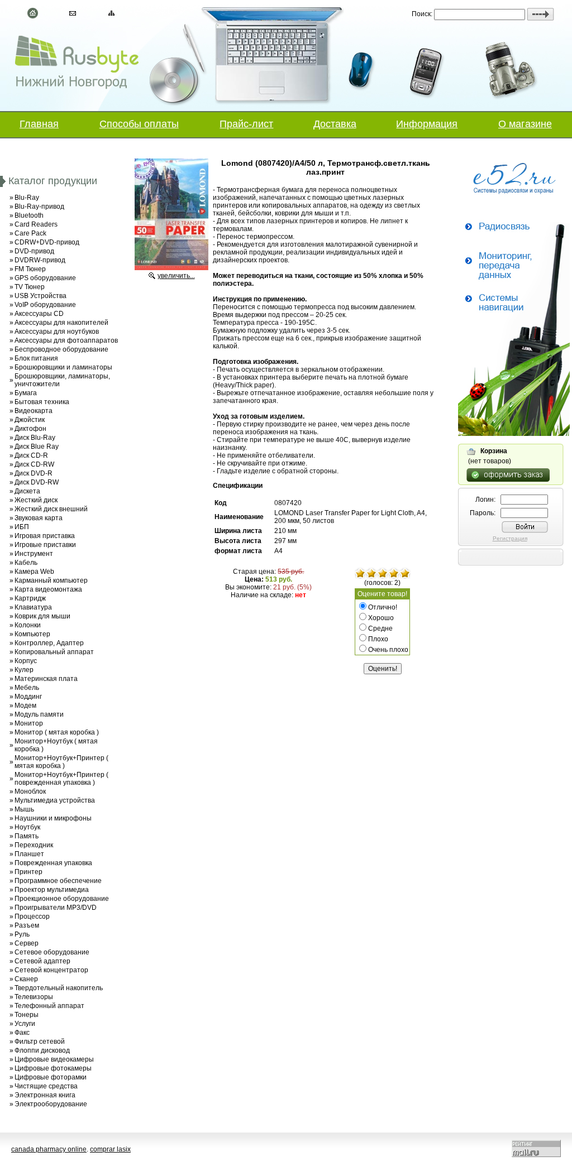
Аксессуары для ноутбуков (57, 331)
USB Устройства (40, 296)
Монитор (29, 723)
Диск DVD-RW (37, 482)
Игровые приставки (45, 545)
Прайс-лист (246, 123)
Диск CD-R (31, 455)
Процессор (32, 916)
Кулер (24, 670)
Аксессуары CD (39, 314)
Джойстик (30, 420)
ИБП (22, 527)
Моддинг (28, 696)
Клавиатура (33, 607)
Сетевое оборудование (52, 952)
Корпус (26, 661)
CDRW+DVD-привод (47, 242)
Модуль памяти (39, 714)
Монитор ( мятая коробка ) (57, 732)
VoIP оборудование (45, 305)
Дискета (27, 491)
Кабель (26, 563)
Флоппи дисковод (42, 1050)
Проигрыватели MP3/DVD (56, 907)
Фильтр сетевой (40, 1041)
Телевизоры (34, 997)
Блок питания (36, 358)
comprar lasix (110, 1149)
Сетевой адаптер (42, 961)
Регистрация (510, 538)
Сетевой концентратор (51, 970)
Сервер (27, 943)
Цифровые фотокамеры (53, 1068)
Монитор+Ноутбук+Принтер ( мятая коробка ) (61, 762)
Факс (22, 1033)
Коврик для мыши (42, 616)
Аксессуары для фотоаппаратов (66, 340)
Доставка (334, 123)
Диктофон (30, 429)
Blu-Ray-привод (39, 206)
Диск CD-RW (34, 464)
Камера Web (34, 571)
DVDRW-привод (40, 260)
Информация (426, 123)
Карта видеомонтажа (48, 589)
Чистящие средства (46, 1086)
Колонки (28, 625)
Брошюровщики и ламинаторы (63, 367)
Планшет (29, 854)
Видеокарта (34, 411)
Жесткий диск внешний (51, 509)
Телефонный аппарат (49, 1006)
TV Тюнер (30, 287)
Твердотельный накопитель (59, 988)
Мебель (27, 688)
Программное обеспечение (58, 881)
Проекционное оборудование (62, 899)
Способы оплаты (139, 123)
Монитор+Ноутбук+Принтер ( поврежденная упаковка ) (61, 778)
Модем (25, 705)
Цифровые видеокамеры (54, 1059)
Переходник (34, 845)
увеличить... (176, 276)
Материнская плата (46, 679)
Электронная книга (45, 1095)
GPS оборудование (45, 278)
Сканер (26, 979)
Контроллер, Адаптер (49, 643)
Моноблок (30, 791)
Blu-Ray (27, 197)
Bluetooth (29, 215)
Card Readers (36, 224)
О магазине (525, 123)
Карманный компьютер (51, 580)
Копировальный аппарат (54, 652)
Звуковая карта (39, 518)
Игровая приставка (45, 536)
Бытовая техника (42, 402)
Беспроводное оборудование (61, 349)
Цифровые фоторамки (51, 1077)
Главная (39, 123)
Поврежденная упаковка (53, 863)
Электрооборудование (51, 1104)
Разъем (27, 925)
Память (27, 836)
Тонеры (27, 1015)
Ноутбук (27, 827)
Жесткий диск (36, 500)
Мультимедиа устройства (55, 800)
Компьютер (32, 634)
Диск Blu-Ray (35, 438)
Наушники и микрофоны (53, 818)
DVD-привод (34, 251)
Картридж (30, 598)
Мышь (24, 809)
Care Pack (30, 233)
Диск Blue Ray (37, 446)
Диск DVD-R (34, 473)
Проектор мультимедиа (52, 890)
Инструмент (34, 554)
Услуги (25, 1024)
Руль (22, 934)
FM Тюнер (30, 269)
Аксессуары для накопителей (61, 323)
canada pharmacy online (49, 1149)
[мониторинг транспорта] (514, 434)
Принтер (28, 872)
